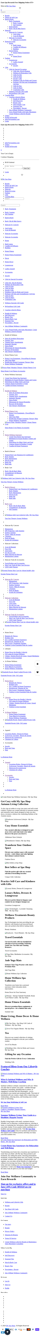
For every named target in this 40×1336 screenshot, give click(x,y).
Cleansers (8, 536)
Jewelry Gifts (17, 78)
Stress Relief (9, 346)
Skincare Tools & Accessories (14, 614)
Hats (6, 750)
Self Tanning (17, 25)
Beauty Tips (17, 103)
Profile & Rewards (11, 117)
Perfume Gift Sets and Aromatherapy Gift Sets (20, 294)
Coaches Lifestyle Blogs (17, 97)
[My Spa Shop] (10, 6)
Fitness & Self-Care (11, 17)
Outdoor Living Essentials (13, 658)
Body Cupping (18, 23)
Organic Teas (9, 340)
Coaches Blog (9, 95)
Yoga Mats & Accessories (13, 667)
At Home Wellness (11, 712)
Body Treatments (14, 21)
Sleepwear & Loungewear (13, 737)
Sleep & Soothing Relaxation (14, 338)
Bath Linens (17, 45)
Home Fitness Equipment (21, 53)
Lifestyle (8, 697)
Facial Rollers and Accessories (15, 563)
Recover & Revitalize (12, 350)
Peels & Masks (10, 538)
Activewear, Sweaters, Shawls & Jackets (18, 735)
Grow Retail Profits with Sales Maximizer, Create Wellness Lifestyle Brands (22, 113)
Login (7, 121)
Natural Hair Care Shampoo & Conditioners (19, 455)
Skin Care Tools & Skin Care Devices (17, 565)
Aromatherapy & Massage (13, 473)
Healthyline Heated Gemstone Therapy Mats (19, 362)
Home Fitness (13, 51)
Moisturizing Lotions (11, 556)
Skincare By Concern (12, 579)
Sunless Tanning (10, 533)
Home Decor (17, 56)
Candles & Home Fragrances (14, 385)
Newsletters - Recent (20, 108)
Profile (7, 1288)
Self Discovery (18, 101)
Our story (8, 1224)
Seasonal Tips (17, 106)
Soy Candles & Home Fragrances (16, 640)
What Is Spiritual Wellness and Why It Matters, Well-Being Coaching (17, 1080)
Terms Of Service (10, 1238)
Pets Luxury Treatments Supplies (15, 643)
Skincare (8, 30)
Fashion (7, 58)
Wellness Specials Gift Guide (18, 91)
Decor (11, 54)
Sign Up (7, 1285)
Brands (7, 15)
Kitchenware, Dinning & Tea (14, 641)
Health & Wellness (19, 99)
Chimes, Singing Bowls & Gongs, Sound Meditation (22, 656)
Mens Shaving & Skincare (13, 554)
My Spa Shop (10, 1326)
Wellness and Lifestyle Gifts (14, 1202)
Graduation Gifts (18, 90)
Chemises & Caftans (11, 739)
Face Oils (8, 549)
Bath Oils (8, 462)
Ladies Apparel (18, 62)
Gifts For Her (17, 75)
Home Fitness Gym (11, 411)
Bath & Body (9, 19)
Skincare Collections (11, 598)
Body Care (8, 504)
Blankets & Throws (11, 636)
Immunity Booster (11, 344)
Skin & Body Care (19, 104)
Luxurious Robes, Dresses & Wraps (16, 734)
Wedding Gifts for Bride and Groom (25, 80)
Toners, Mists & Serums (13, 534)
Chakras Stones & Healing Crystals (16, 384)
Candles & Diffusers (19, 47)
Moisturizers (9, 529)
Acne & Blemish (18, 36)
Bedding (16, 49)
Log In (7, 1281)
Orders (7, 116)
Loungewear (13, 60)
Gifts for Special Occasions (18, 69)
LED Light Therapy (11, 567)
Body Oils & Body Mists (13, 471)
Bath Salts (8, 464)
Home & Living (10, 41)
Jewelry (15, 65)
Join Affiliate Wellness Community (20, 110)
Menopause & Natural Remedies (15, 348)
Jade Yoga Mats (10, 360)
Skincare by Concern (16, 32)
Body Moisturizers (11, 458)
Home (11, 43)
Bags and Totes (10, 748)
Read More (4, 1106)
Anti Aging (16, 34)
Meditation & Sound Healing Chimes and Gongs (21, 380)
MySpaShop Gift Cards (16, 93)
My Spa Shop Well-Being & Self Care (14, 1102)
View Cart (26, 168)
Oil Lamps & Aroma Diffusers (15, 654)
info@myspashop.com (12, 119)
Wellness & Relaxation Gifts (22, 73)
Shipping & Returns (11, 1235)
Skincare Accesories (15, 38)
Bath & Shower (10, 487)
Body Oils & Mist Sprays (17, 28)
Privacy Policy (9, 1231)
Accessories (13, 64)
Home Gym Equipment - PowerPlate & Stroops (20, 358)
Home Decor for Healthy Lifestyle (16, 652)
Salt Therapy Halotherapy (13, 351)
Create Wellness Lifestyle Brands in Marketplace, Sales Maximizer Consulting (21, 1243)
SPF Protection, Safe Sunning (14, 531)
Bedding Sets (9, 638)
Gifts (6, 67)
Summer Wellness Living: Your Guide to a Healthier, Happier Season (18, 1116)
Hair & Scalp (9, 460)
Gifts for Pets (17, 86)
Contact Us (8, 1216)
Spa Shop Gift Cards (11, 1209)
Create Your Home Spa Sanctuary (16, 378)
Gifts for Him (17, 77)
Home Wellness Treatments (14, 364)
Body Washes (9, 457)
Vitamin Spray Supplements (14, 342)
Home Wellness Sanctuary (13, 435)
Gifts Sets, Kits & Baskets (21, 71)
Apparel (7, 762)
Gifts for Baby (17, 88)
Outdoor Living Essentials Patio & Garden (18, 645)
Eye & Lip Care (10, 553)
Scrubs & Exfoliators (11, 540)
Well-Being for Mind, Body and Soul (17, 382)
